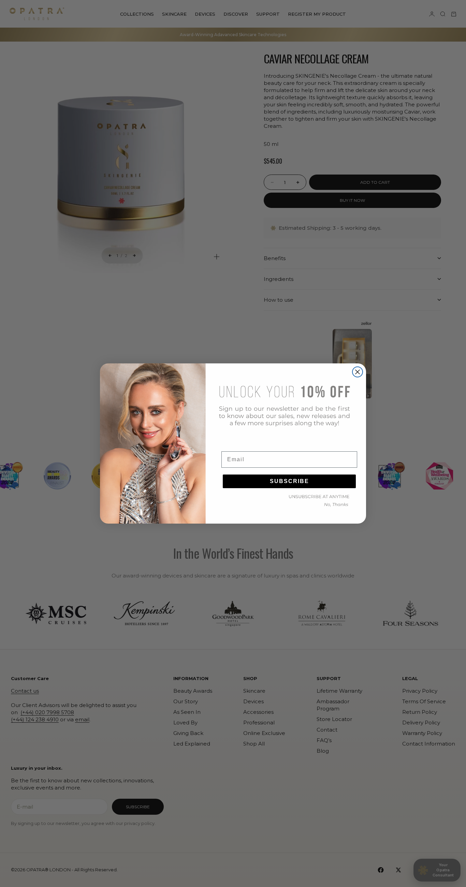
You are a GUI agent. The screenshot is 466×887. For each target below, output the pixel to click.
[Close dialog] (357, 372)
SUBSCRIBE (289, 481)
